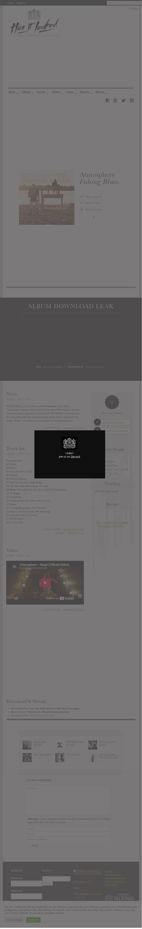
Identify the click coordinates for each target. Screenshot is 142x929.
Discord (75, 456)
